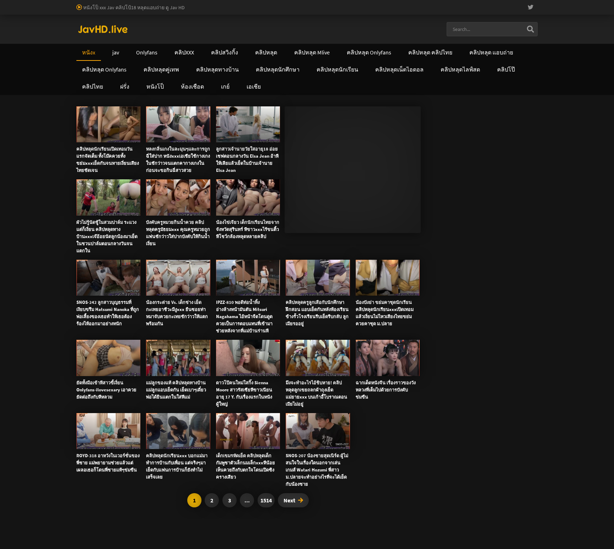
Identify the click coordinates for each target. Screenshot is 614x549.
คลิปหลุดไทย (129, 122)
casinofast (147, 3)
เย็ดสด (311, 137)
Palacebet (122, 3)
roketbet (126, 11)
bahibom (171, 3)
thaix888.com (126, 269)
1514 (266, 500)
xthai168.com (257, 239)
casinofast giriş (75, 11)
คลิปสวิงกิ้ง (139, 224)
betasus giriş (511, 3)
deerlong (408, 137)
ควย (327, 137)
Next (289, 500)
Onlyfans (92, 224)
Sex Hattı (86, 18)
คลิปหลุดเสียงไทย (163, 122)
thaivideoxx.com (249, 254)
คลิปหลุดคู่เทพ (305, 224)
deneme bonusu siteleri (388, 3)
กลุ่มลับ (164, 130)
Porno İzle (320, 300)
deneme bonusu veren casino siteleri (289, 3)
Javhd (341, 300)
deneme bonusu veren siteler (215, 3)
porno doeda (50, 3)
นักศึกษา (342, 137)
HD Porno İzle (291, 300)
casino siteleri (345, 3)
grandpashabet (155, 11)
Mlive (391, 137)
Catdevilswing (140, 130)
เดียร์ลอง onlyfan (201, 122)
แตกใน (295, 137)
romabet (104, 11)
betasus (536, 3)
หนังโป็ (395, 224)
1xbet (489, 3)
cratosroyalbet (15, 11)
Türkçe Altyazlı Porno (120, 18)
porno (6, 3)
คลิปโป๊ (355, 224)
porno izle (25, 3)
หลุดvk (312, 184)
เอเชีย (434, 224)
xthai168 (360, 300)
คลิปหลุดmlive (368, 137)
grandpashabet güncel (198, 11)
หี (320, 137)
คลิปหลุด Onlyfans (243, 224)
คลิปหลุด (114, 130)
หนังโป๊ (106, 122)
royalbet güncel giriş (87, 3)
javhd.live (87, 122)
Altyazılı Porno (257, 300)
